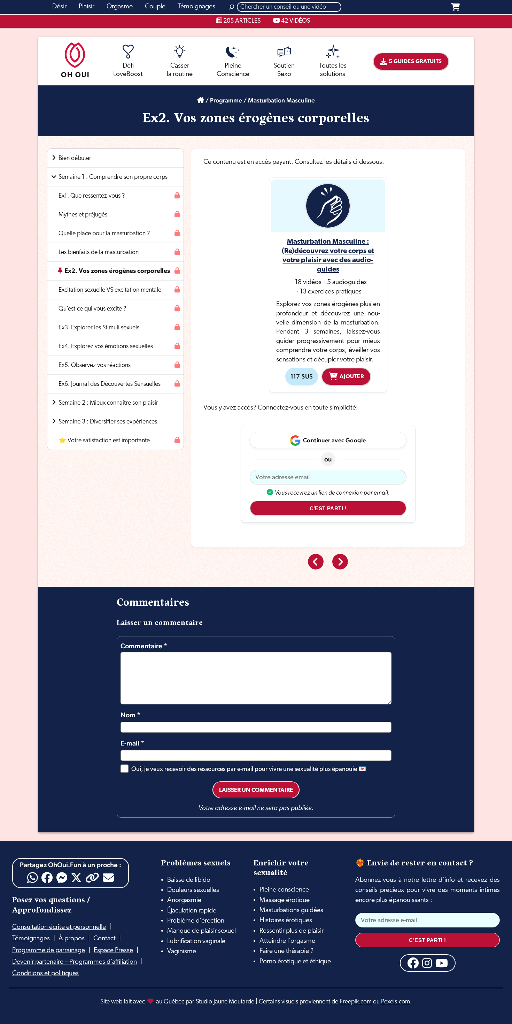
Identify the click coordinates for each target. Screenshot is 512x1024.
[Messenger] (61, 877)
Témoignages (31, 938)
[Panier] (455, 7)
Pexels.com (395, 1002)
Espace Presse (113, 950)
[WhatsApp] (32, 878)
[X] (76, 877)
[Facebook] (47, 877)
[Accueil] (200, 100)
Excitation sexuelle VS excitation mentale (110, 290)
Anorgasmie (184, 900)
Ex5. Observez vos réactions (95, 365)
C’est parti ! (328, 508)
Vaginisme (181, 951)
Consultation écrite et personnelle (59, 927)
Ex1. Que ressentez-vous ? (92, 196)
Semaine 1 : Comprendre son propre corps (113, 177)
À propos (72, 938)
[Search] (231, 7)
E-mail (132, 743)
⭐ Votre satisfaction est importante (104, 441)
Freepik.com (356, 1002)
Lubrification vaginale (196, 941)
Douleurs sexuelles (193, 890)
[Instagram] (427, 963)
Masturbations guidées (291, 910)
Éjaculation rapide (191, 910)
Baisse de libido (188, 880)
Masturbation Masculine (281, 100)
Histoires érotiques (285, 920)
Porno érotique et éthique (295, 961)
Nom (130, 715)
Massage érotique (284, 900)
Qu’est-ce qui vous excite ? (92, 309)
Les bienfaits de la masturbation (99, 252)
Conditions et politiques (45, 973)
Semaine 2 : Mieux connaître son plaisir (108, 403)
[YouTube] (441, 963)
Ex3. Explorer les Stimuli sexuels (99, 328)
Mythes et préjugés (83, 215)
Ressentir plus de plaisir (291, 930)
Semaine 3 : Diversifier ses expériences (108, 422)
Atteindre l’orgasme (287, 941)
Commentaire (144, 646)
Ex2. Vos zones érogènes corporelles (117, 271)
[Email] (108, 877)
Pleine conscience (284, 889)
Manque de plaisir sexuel (201, 930)
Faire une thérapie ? (286, 951)
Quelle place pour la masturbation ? (104, 234)
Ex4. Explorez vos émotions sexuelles (106, 347)
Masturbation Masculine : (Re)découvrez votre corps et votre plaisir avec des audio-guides (328, 255)
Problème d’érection (195, 920)
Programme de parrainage (48, 950)
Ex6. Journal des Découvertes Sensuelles (110, 384)
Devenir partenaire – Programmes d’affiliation (74, 961)
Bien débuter (75, 158)
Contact (104, 938)
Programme (226, 100)
